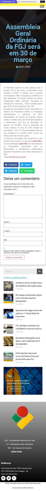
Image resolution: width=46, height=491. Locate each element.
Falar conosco (15, 389)
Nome (7, 222)
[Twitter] (8, 478)
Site (5, 240)
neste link (23, 144)
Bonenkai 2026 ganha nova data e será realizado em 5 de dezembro (28, 341)
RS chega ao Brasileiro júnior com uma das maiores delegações (29, 298)
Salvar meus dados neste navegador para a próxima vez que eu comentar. (22, 252)
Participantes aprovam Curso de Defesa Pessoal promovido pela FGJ (27, 356)
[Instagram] (14, 478)
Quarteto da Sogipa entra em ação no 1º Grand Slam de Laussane (29, 313)
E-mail (7, 231)
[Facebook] (3, 478)
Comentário (9, 194)
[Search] (39, 271)
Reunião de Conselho (17, 157)
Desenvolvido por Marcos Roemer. (23, 488)
